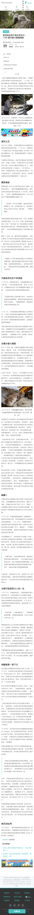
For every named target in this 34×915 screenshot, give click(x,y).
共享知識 (27, 900)
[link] (17, 132)
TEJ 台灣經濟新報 (25, 877)
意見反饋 (17, 893)
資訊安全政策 (18, 897)
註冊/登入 (29, 3)
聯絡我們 (6, 893)
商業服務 (17, 900)
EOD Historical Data (7, 879)
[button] (12, 134)
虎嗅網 (11, 46)
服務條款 (27, 893)
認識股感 (6, 900)
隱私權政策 (6, 897)
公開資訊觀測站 (16, 879)
